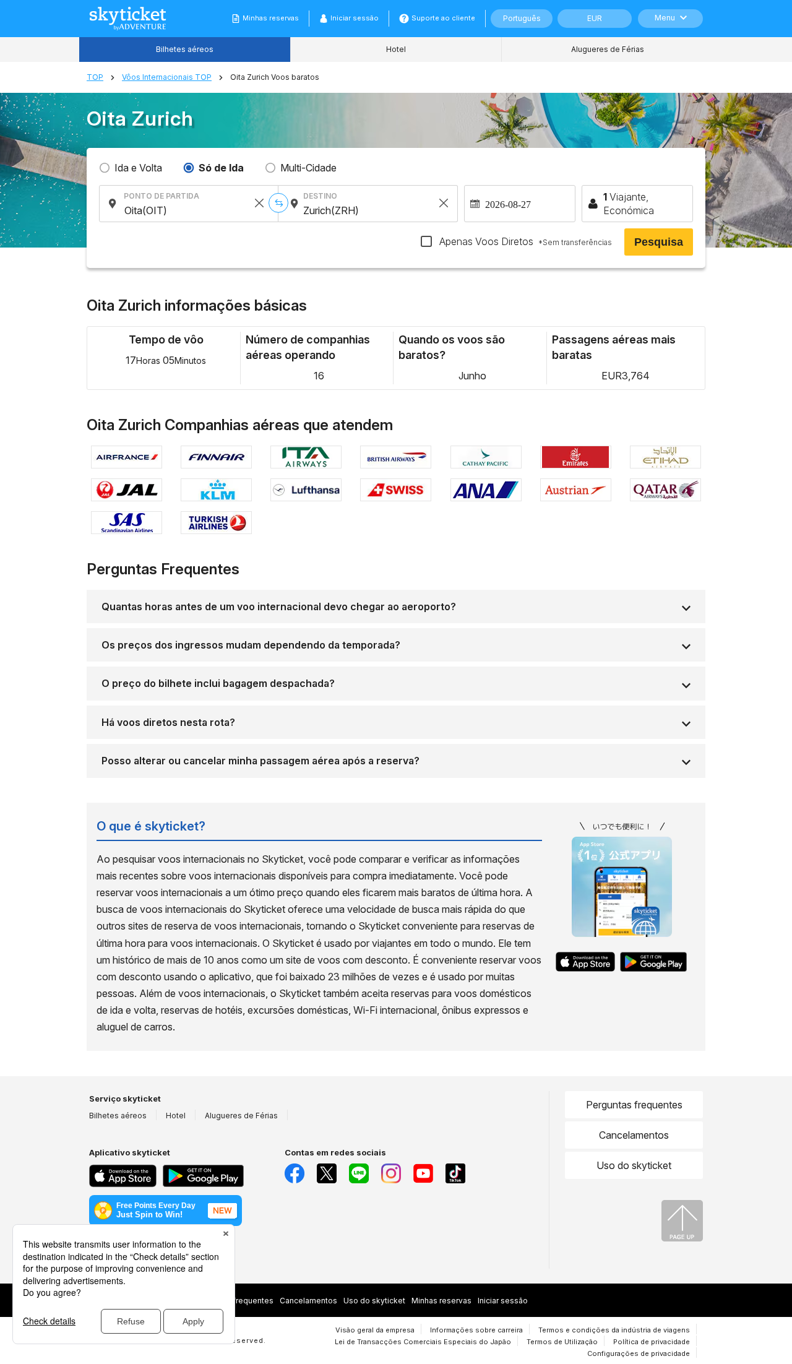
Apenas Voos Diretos (524, 241)
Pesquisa (658, 242)
